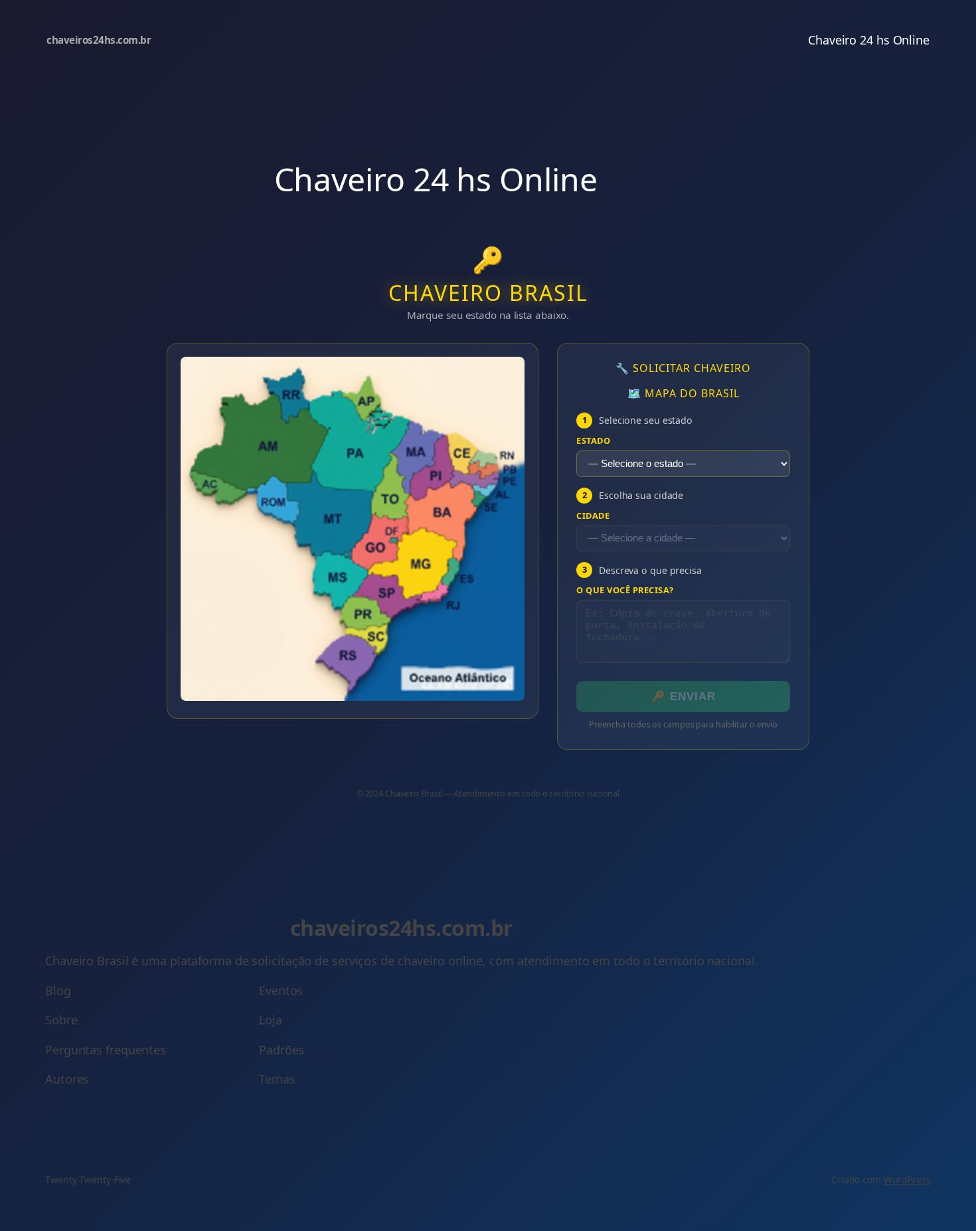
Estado (593, 440)
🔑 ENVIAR (683, 696)
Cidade (593, 515)
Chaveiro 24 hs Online (869, 40)
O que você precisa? (625, 590)
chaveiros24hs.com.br (98, 40)
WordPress (907, 1179)
